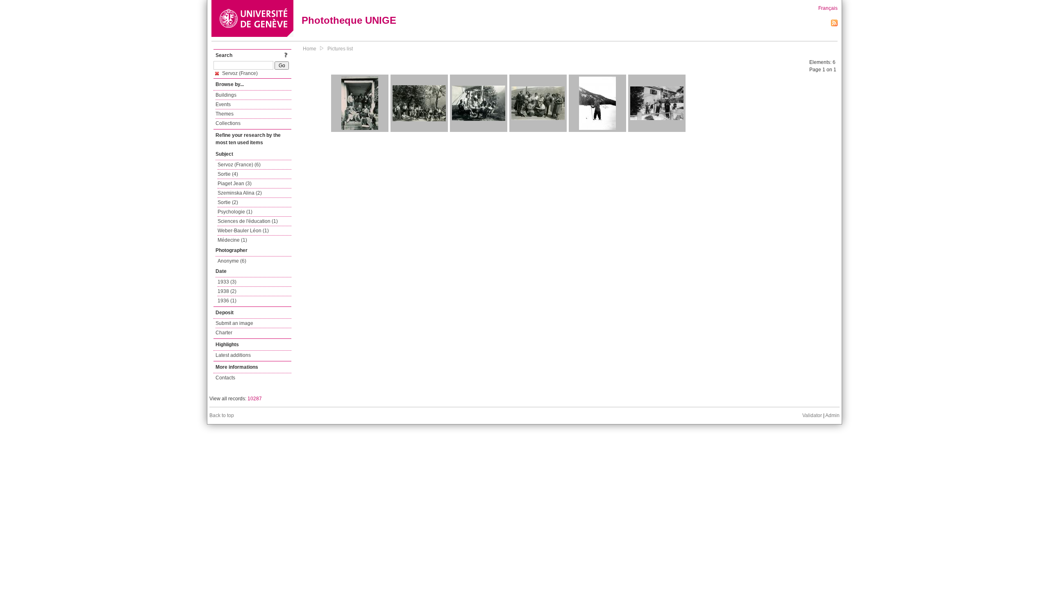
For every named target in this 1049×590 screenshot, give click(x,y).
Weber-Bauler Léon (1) (243, 231)
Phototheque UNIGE (349, 20)
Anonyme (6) (232, 261)
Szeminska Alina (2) (240, 193)
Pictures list (340, 49)
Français (828, 8)
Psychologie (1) (235, 212)
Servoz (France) (239, 73)
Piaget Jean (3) (235, 183)
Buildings (226, 95)
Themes (225, 114)
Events (223, 104)
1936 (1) (227, 301)
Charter (224, 333)
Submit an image (234, 323)
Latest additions (233, 355)
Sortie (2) (228, 202)
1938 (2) (227, 291)
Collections (228, 123)
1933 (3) (227, 282)
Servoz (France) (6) (239, 165)
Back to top (221, 415)
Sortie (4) (228, 174)
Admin (832, 415)
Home (309, 49)
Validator (812, 415)
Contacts (225, 378)
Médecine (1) (232, 240)
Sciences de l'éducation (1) (248, 221)
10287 (254, 399)
